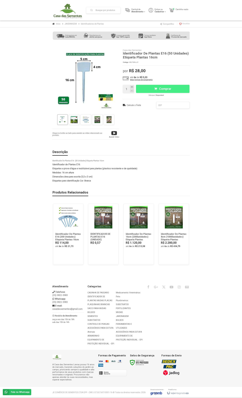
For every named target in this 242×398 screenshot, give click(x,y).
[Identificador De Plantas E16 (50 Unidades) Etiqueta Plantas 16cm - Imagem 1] (62, 119)
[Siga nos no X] (164, 288)
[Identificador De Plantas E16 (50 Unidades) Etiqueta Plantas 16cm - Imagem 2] (74, 119)
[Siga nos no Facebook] (148, 288)
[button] (114, 134)
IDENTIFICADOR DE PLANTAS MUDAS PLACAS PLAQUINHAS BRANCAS (100, 300)
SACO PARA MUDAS (97, 308)
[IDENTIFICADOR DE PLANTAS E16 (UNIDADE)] (103, 234)
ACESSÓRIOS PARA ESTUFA (100, 328)
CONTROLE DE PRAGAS (98, 324)
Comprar (164, 89)
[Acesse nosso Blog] (187, 288)
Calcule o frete (134, 105)
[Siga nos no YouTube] (171, 288)
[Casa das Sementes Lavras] (67, 10)
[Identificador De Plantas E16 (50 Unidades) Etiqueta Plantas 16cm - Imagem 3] (86, 119)
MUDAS (119, 312)
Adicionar (73, 252)
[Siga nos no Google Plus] (156, 288)
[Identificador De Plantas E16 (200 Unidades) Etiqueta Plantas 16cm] (68, 234)
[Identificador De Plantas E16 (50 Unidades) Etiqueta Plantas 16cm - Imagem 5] (109, 119)
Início (58, 24)
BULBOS (91, 312)
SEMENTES (93, 316)
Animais (91, 332)
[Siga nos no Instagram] (179, 288)
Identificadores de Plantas (92, 24)
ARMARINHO (93, 336)
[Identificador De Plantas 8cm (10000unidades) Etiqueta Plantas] (174, 234)
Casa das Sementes (132, 50)
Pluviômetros (122, 300)
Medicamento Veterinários (128, 292)
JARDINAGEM (71, 24)
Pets (118, 296)
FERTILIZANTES (123, 308)
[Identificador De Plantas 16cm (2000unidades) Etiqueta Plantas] (139, 234)
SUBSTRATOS (94, 320)
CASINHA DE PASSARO (98, 292)
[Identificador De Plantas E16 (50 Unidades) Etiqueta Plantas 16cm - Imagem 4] (97, 119)
